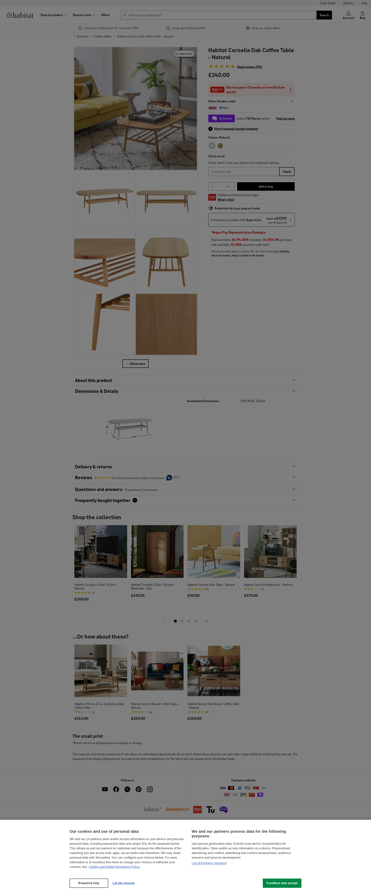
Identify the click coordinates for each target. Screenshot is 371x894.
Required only (88, 883)
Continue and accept (282, 883)
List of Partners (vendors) (209, 863)
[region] (185, 857)
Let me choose (124, 883)
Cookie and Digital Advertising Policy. (114, 866)
